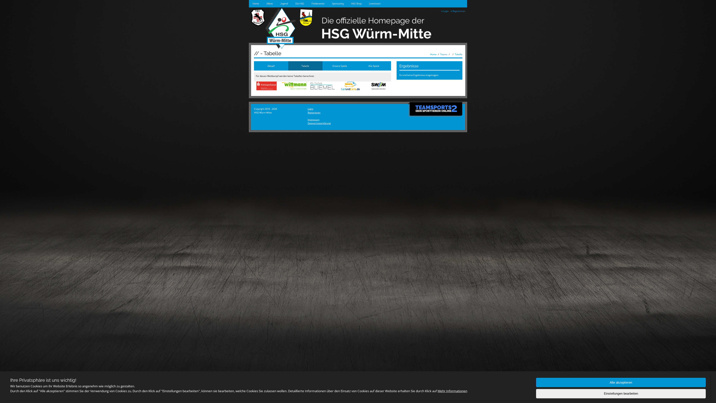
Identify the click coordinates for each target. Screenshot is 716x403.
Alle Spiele (373, 66)
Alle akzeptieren (621, 382)
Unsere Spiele (339, 66)
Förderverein (318, 3)
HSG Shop (356, 3)
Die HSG (299, 3)
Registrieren (458, 11)
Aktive (269, 3)
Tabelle (458, 54)
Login (446, 11)
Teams (443, 54)
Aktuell (271, 66)
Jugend (284, 3)
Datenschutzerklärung (319, 123)
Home (256, 3)
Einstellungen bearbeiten (621, 394)
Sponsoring (338, 3)
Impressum (313, 119)
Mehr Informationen (452, 391)
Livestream (375, 3)
